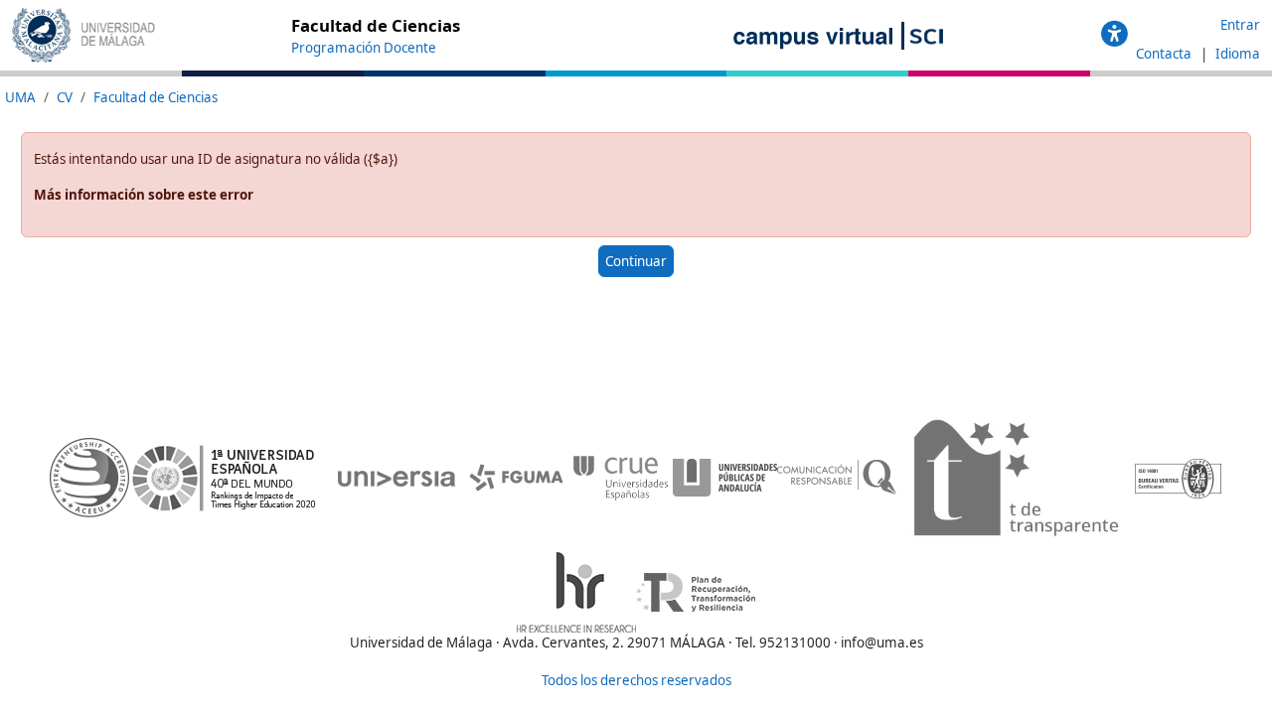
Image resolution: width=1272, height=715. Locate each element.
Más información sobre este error (143, 195)
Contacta (1165, 54)
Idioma (1237, 54)
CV (65, 97)
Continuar (636, 261)
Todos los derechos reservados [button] (636, 680)
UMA (20, 97)
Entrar (1240, 25)
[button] (1114, 35)
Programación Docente (363, 48)
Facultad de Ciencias (155, 97)
